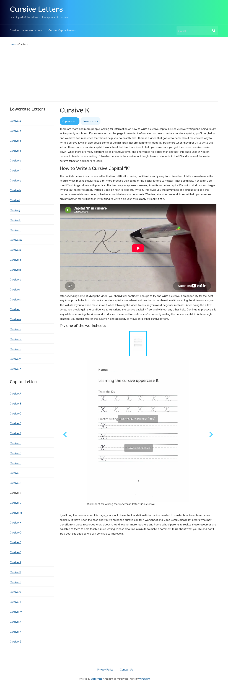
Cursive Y (15, 632)
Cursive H (15, 463)
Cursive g (15, 180)
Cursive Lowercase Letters (26, 30)
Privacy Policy (105, 669)
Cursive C (15, 413)
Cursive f (15, 170)
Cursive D (15, 423)
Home (13, 44)
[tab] (70, 121)
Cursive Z (15, 641)
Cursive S (15, 572)
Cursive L (15, 230)
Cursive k (15, 220)
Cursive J (15, 483)
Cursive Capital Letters (62, 30)
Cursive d (15, 151)
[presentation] (69, 121)
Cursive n (15, 250)
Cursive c (15, 141)
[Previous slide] (65, 434)
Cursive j (15, 210)
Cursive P (15, 542)
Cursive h (15, 190)
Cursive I (15, 473)
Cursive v (15, 329)
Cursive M (16, 513)
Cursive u (15, 319)
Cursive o (15, 260)
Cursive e (15, 160)
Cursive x (15, 349)
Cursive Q (16, 552)
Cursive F (15, 443)
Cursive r (15, 289)
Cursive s (15, 299)
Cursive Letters (36, 10)
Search (213, 30)
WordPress (96, 678)
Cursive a (15, 121)
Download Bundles (138, 448)
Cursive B (15, 403)
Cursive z (15, 369)
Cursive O (16, 532)
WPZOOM (144, 678)
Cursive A (15, 393)
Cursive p (15, 270)
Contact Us (126, 669)
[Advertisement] (114, 74)
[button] (138, 343)
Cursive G (15, 453)
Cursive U (15, 592)
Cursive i (15, 200)
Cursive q (15, 279)
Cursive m (16, 240)
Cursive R (15, 562)
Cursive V (15, 602)
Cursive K (15, 493)
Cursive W (16, 612)
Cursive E (15, 433)
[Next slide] (211, 434)
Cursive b (15, 131)
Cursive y (15, 359)
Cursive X (15, 622)
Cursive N (15, 522)
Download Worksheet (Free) (138, 419)
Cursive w (16, 339)
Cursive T (15, 582)
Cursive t (15, 309)
